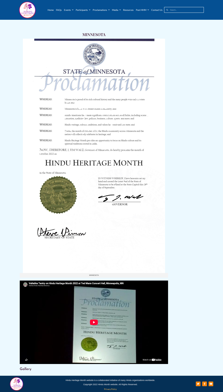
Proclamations (100, 9)
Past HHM (141, 9)
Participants (82, 9)
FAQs (59, 9)
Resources (128, 9)
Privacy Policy (110, 389)
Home (51, 9)
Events (67, 9)
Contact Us (156, 9)
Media (115, 9)
